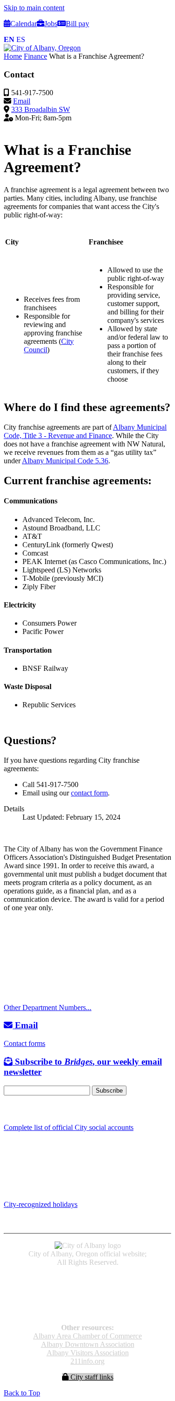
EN (9, 39)
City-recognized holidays (40, 1204)
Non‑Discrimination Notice (88, 1303)
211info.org (87, 1361)
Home (13, 56)
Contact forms (24, 1043)
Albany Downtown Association (87, 1344)
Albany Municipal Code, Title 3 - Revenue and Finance (85, 431)
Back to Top (22, 1393)
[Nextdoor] (42, 1109)
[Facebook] (8, 1109)
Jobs (50, 24)
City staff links (91, 1377)
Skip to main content (34, 8)
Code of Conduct (87, 1286)
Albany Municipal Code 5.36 (65, 461)
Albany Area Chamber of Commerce (87, 1336)
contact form (89, 793)
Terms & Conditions (88, 1312)
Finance (35, 56)
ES (20, 39)
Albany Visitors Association (88, 1353)
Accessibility (87, 1278)
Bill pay (77, 24)
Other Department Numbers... (47, 1007)
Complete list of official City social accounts (68, 1127)
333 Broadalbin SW (40, 109)
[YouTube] (30, 1109)
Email (21, 101)
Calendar (23, 24)
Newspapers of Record (87, 1295)
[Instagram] (18, 1109)
